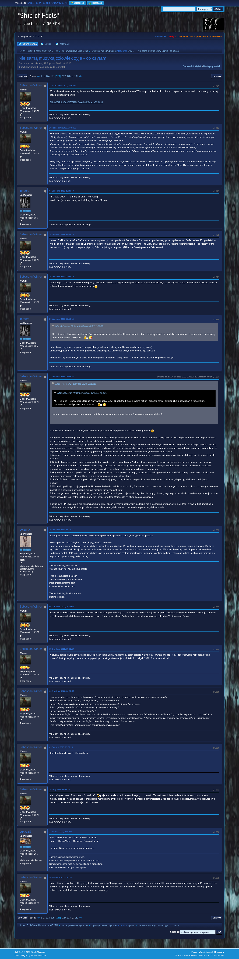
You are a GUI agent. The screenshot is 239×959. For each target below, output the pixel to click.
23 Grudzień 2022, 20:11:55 (61, 691)
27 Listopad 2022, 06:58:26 (61, 377)
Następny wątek (211, 66)
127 (64, 76)
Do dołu (22, 76)
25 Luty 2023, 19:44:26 (59, 789)
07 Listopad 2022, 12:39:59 (61, 191)
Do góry (22, 918)
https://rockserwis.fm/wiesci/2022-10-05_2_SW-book (76, 102)
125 (52, 76)
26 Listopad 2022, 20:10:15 (61, 319)
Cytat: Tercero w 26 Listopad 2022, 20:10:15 (75, 384)
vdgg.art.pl (174, 36)
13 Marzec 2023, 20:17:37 (60, 832)
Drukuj (217, 76)
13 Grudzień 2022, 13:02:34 (61, 649)
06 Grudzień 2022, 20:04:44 (61, 607)
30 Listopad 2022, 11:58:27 (61, 530)
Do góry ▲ (219, 952)
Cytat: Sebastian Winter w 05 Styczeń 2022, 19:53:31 (79, 326)
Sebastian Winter (31, 85)
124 (48, 76)
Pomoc (194, 952)
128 (69, 76)
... (44, 76)
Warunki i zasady (206, 952)
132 (76, 76)
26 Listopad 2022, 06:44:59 (61, 277)
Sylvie (131, 51)
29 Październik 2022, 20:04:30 (62, 128)
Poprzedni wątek (192, 66)
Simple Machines (38, 952)
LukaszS (25, 831)
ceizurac (25, 529)
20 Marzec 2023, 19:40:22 (60, 877)
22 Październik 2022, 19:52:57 (62, 85)
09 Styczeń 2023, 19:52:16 (61, 747)
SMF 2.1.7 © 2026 (22, 952)
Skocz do (174, 932)
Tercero (24, 190)
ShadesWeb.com (38, 955)
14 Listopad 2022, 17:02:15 (61, 234)
